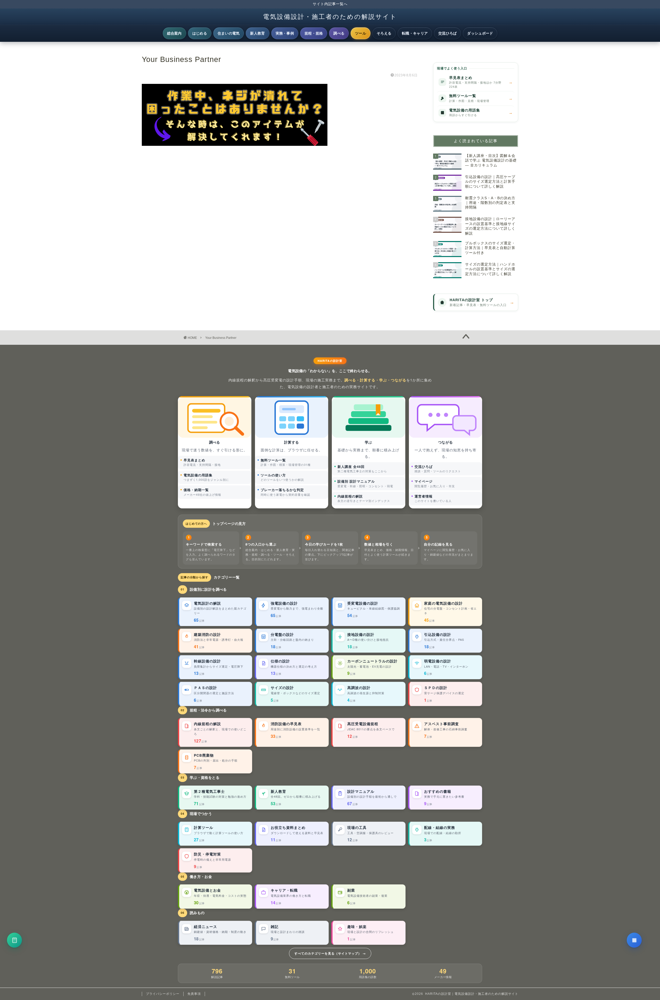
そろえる (384, 33)
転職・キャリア (415, 33)
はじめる (199, 33)
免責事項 (194, 994)
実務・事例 (285, 33)
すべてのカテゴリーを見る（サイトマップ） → (330, 953)
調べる (338, 33)
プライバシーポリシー (162, 994)
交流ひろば (447, 33)
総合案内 (174, 33)
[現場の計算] (14, 940)
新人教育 (257, 33)
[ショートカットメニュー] (634, 940)
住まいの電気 (229, 33)
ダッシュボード (480, 33)
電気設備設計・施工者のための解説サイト (330, 16)
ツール (360, 33)
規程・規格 (313, 33)
